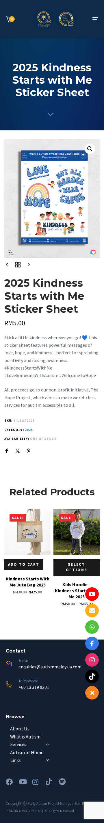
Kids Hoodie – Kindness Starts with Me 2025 (76, 591)
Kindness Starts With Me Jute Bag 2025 (27, 582)
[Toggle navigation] (82, 19)
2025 (29, 430)
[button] (90, 149)
